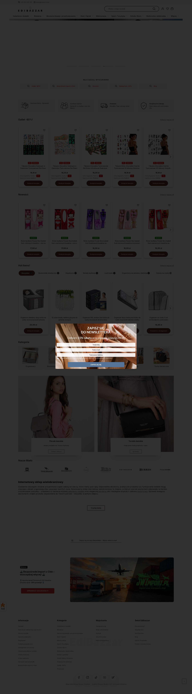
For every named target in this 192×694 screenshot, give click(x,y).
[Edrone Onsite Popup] (96, 347)
